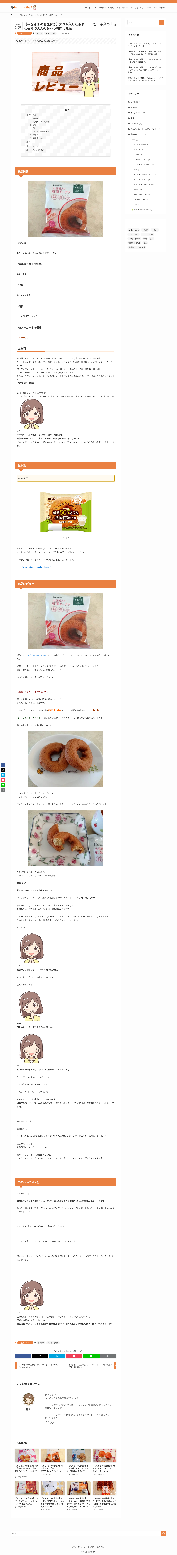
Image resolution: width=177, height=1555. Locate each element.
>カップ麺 (138, 149)
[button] (23, 1356)
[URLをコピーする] (108, 1356)
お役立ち (155, 230)
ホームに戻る (89, 1547)
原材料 (35, 134)
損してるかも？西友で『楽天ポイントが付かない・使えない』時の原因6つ (145, 79)
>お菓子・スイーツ (25, 33)
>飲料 (136, 204)
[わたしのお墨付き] (24, 7)
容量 (35, 125)
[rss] (161, 1)
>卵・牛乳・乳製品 (141, 179)
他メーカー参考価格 (41, 131)
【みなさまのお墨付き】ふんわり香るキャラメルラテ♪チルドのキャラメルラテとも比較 (145, 70)
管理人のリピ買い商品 (136, 247)
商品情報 (32, 115)
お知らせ (136, 107)
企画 (135, 139)
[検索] (164, 1)
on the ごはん (133, 230)
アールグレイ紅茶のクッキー (35, 655)
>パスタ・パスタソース (143, 164)
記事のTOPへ (77, 1547)
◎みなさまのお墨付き (142, 144)
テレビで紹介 (133, 234)
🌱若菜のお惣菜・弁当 (142, 209)
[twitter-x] (52, 1422)
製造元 (31, 141)
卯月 (28, 1409)
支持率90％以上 (134, 243)
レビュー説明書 (147, 234)
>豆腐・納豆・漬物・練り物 (145, 184)
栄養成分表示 (38, 138)
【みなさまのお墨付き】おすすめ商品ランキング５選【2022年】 (145, 60)
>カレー (137, 154)
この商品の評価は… (37, 150)
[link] (47, 1422)
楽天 (134, 118)
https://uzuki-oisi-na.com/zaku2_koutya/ (34, 567)
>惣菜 (136, 169)
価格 (35, 128)
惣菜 (151, 238)
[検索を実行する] (161, 22)
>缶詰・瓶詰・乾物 (141, 194)
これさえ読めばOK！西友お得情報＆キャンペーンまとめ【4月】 (145, 44)
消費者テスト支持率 (41, 121)
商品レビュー (34, 146)
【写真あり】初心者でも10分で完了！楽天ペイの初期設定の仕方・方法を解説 (145, 52)
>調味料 (137, 189)
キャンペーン (138, 112)
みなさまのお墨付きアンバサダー (146, 129)
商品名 (35, 118)
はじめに (136, 102)
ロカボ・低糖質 (50, 33)
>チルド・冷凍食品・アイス (145, 174)
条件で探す (101, 1547)
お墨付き (39, 33)
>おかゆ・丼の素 (140, 199)
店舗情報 (136, 123)
